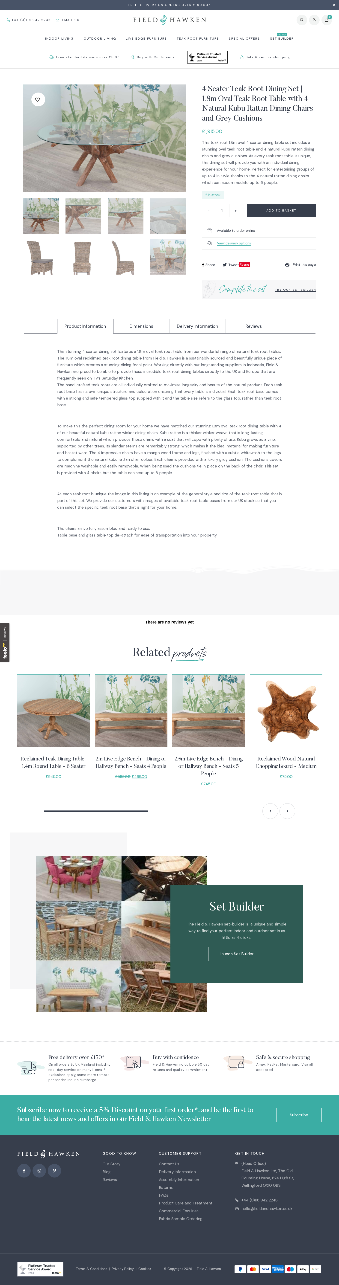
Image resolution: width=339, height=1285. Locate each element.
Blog (107, 1171)
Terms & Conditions (91, 1269)
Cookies (144, 1269)
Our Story (111, 1163)
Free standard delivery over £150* (87, 57)
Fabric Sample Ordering (180, 1218)
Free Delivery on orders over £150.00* (169, 5)
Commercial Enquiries (179, 1210)
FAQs (163, 1195)
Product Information (85, 326)
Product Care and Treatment (185, 1203)
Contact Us (169, 1163)
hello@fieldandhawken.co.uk (266, 1208)
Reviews (254, 326)
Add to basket (281, 210)
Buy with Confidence (156, 57)
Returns (166, 1187)
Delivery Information (197, 326)
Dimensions (141, 326)
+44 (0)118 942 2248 (259, 1200)
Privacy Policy (123, 1269)
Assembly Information (179, 1179)
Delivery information (177, 1171)
